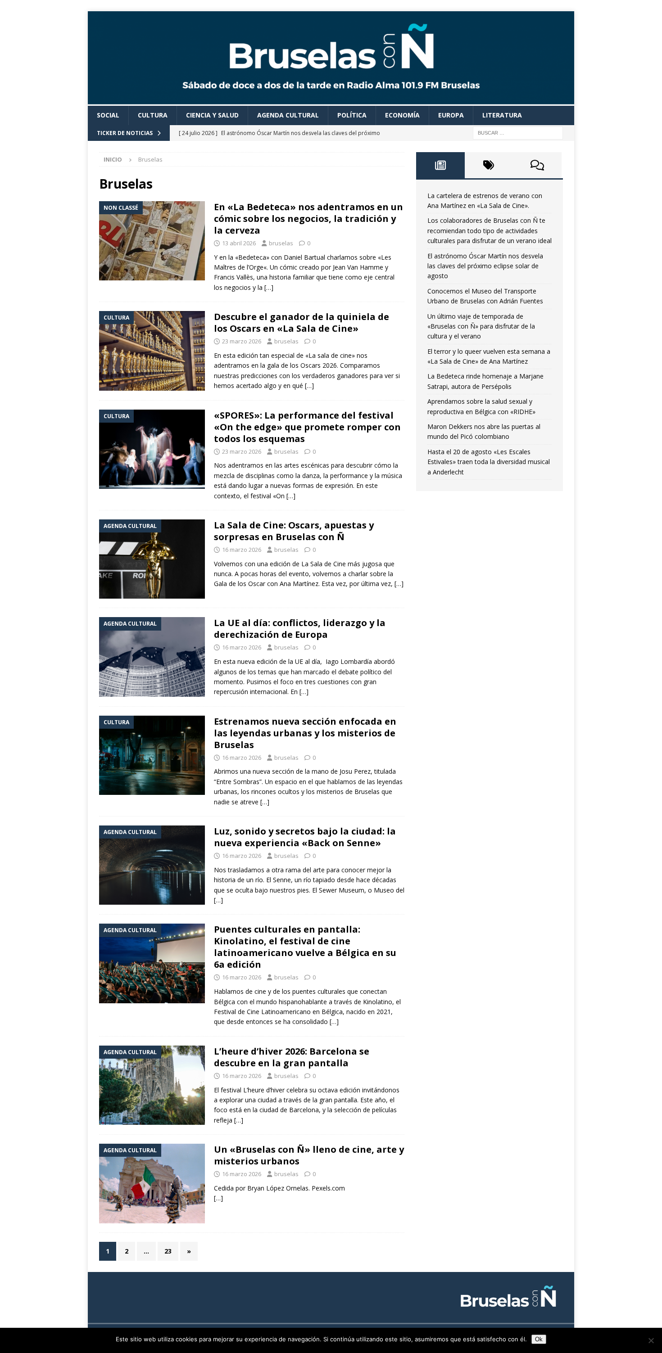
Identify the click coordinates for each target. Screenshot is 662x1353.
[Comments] (537, 165)
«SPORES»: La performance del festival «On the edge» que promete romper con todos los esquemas (307, 427)
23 (168, 1251)
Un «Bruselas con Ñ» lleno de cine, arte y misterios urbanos (309, 1155)
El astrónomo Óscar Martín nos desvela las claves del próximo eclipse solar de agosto (485, 266)
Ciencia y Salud (212, 115)
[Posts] (440, 165)
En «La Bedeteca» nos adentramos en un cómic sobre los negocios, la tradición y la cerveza (308, 218)
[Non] (650, 1340)
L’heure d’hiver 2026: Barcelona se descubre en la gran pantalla (291, 1057)
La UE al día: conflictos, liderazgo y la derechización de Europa (299, 628)
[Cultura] (152, 350)
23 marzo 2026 (241, 341)
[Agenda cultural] (152, 559)
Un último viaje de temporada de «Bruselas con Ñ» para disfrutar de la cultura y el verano (481, 326)
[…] (268, 287)
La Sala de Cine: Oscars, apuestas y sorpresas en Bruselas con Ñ (294, 531)
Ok (539, 1339)
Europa (451, 115)
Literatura (502, 115)
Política (352, 115)
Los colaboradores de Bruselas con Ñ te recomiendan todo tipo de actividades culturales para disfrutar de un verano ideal (489, 230)
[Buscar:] (518, 132)
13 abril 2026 (239, 243)
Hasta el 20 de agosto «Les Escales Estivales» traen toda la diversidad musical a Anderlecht (488, 461)
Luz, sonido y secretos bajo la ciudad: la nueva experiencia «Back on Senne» (305, 837)
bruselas (281, 243)
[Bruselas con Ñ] (331, 100)
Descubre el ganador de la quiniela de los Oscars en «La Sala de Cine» (301, 322)
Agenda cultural (288, 115)
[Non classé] (152, 241)
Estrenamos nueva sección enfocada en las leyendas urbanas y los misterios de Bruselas (305, 733)
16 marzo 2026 (241, 550)
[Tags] (489, 165)
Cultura (153, 115)
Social (108, 115)
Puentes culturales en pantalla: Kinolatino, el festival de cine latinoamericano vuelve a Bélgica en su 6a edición (305, 946)
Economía (402, 115)
